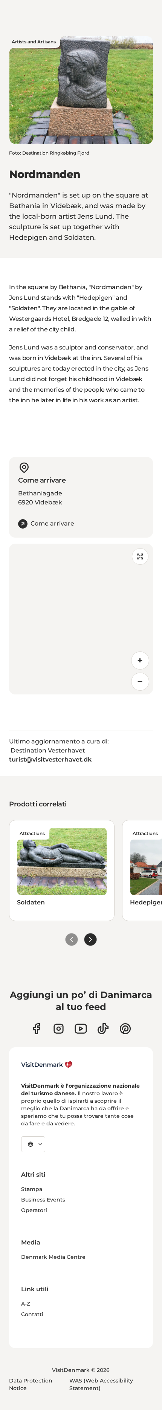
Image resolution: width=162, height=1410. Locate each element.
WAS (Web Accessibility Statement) (101, 1384)
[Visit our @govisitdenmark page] (103, 1028)
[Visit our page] (58, 1028)
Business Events (43, 1199)
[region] (81, 619)
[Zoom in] (140, 660)
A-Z (25, 1303)
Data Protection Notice (30, 1384)
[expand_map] (140, 556)
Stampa (31, 1189)
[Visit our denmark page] (36, 1028)
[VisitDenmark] (47, 1064)
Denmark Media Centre (53, 1257)
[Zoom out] (140, 682)
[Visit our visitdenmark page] (80, 1028)
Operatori (34, 1210)
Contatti (32, 1314)
